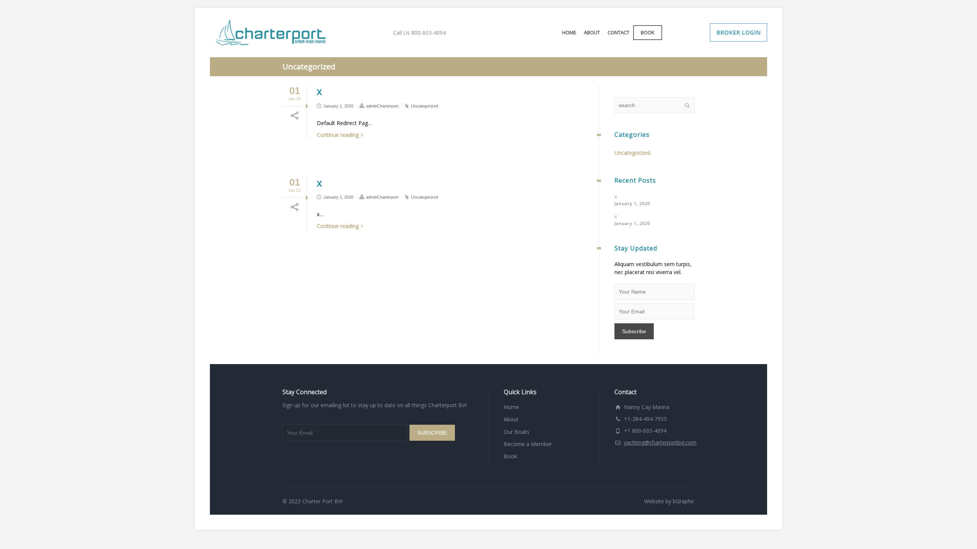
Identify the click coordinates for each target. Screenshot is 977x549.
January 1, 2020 (338, 106)
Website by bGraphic (669, 501)
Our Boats (516, 431)
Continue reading (338, 134)
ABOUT (592, 32)
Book (510, 456)
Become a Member (528, 444)
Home (511, 407)
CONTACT (618, 32)
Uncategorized (424, 106)
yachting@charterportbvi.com (660, 442)
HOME (569, 32)
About (511, 419)
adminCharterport (382, 106)
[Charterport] (270, 32)
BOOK (648, 32)
